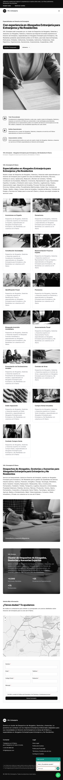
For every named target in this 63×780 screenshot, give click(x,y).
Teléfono (35, 671)
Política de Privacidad (24, 694)
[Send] (58, 768)
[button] (31, 636)
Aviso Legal (35, 743)
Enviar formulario (31, 698)
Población (35, 678)
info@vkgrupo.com (8, 750)
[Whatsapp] (58, 775)
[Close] (58, 759)
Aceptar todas (7, 5)
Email (7, 671)
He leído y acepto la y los (29, 694)
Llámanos (25, 47)
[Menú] (59, 11)
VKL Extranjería (12, 11)
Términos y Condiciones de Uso (41, 694)
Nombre (8, 664)
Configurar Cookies (38, 754)
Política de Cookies (38, 746)
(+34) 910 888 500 (8, 747)
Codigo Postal (9, 678)
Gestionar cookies (20, 5)
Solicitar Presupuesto (10, 47)
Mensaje (8, 685)
